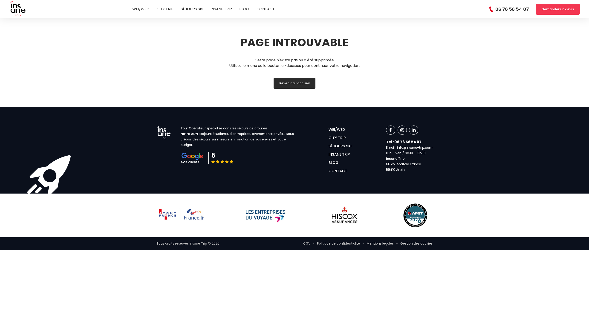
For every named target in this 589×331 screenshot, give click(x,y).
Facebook (390, 130)
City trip (165, 9)
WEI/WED (140, 9)
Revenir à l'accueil (294, 83)
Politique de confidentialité (338, 243)
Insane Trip (221, 9)
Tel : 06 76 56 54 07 (404, 142)
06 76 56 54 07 (512, 9)
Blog (244, 9)
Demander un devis (558, 9)
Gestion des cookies (416, 243)
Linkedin (413, 130)
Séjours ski (192, 9)
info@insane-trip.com (415, 147)
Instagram (402, 130)
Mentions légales (380, 243)
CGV (306, 243)
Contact (266, 9)
